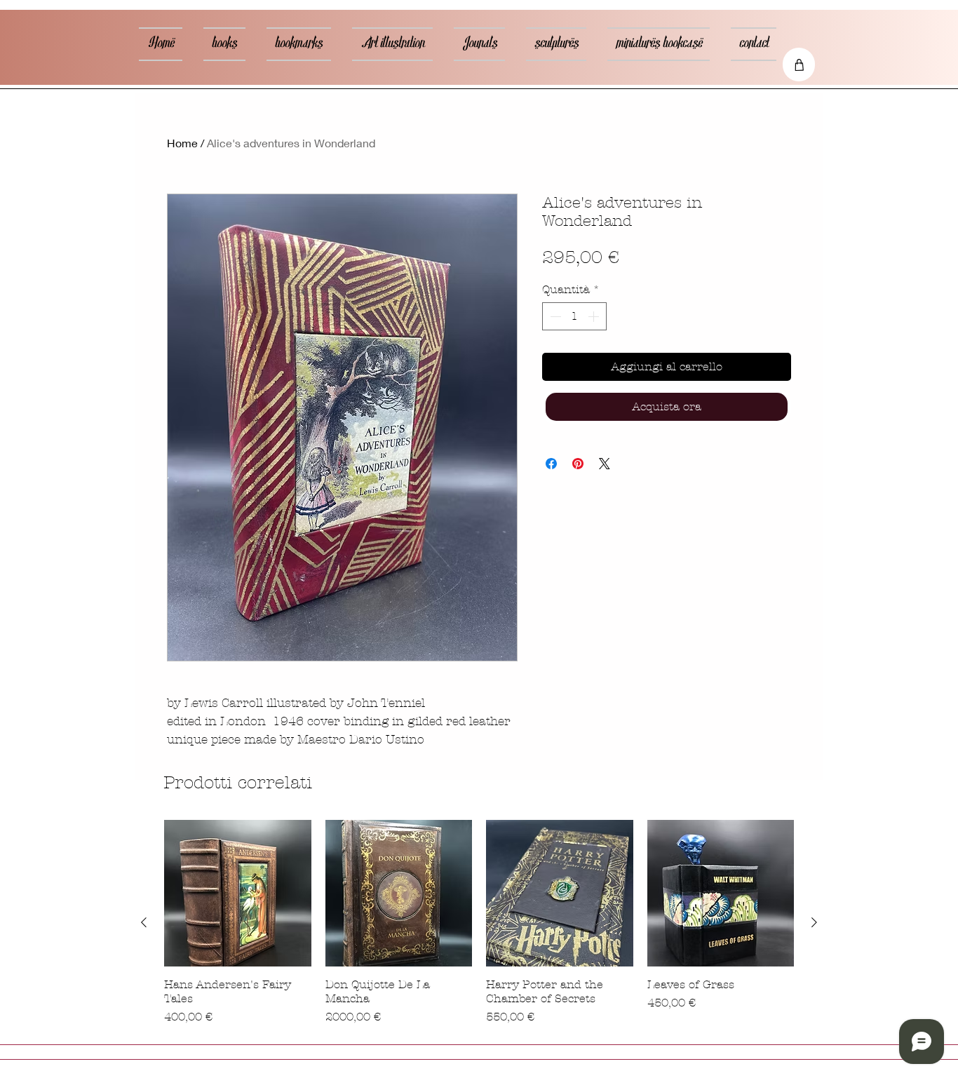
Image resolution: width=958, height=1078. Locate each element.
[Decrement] (554, 316)
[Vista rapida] (237, 893)
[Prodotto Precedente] (143, 922)
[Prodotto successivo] (814, 922)
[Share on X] (604, 463)
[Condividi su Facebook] (551, 463)
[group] (479, 923)
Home (182, 142)
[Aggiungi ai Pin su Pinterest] (577, 463)
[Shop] (799, 64)
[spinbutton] (574, 316)
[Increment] (595, 316)
